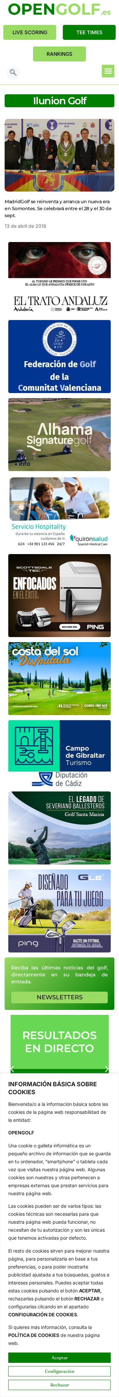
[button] (13, 73)
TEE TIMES (89, 32)
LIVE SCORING (30, 32)
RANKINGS (59, 54)
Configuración (59, 1371)
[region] (59, 1235)
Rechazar (59, 1384)
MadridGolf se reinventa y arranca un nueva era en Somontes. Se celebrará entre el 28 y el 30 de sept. (58, 208)
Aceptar (60, 1357)
